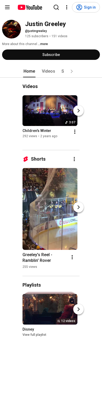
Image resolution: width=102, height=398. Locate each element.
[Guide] (7, 7)
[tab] (29, 71)
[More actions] (75, 132)
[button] (71, 71)
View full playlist (34, 335)
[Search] (56, 7)
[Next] (78, 110)
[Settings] (67, 7)
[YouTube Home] (30, 7)
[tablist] (51, 71)
